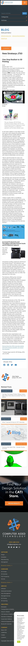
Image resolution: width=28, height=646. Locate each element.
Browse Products (14, 503)
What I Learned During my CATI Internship (13, 422)
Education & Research (6, 616)
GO (24, 13)
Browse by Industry (6, 565)
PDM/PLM (4, 38)
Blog (5, 29)
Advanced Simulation (6, 591)
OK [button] (18, 641)
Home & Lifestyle (5, 612)
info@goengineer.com (14, 544)
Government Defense (6, 619)
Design (3, 554)
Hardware (4, 569)
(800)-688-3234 (14, 542)
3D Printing (4, 598)
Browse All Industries (6, 624)
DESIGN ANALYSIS (6, 36)
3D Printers (4, 571)
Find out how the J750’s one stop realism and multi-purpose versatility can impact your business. (13, 347)
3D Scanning (4, 601)
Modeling (23, 419)
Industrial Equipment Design (8, 621)
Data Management (6, 593)
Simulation (3, 557)
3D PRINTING (23, 391)
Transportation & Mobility (7, 609)
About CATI (4, 630)
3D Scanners (4, 574)
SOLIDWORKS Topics (21, 444)
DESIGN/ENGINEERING (18, 36)
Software (4, 552)
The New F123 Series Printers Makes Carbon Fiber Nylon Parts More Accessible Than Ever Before (14, 395)
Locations (3, 637)
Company (4, 627)
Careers (3, 635)
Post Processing (5, 576)
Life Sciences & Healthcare (7, 614)
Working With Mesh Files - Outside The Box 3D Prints (13, 447)
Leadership (4, 632)
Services (3, 579)
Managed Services (5, 596)
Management (4, 562)
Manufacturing (4, 559)
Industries (4, 604)
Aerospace (3, 607)
